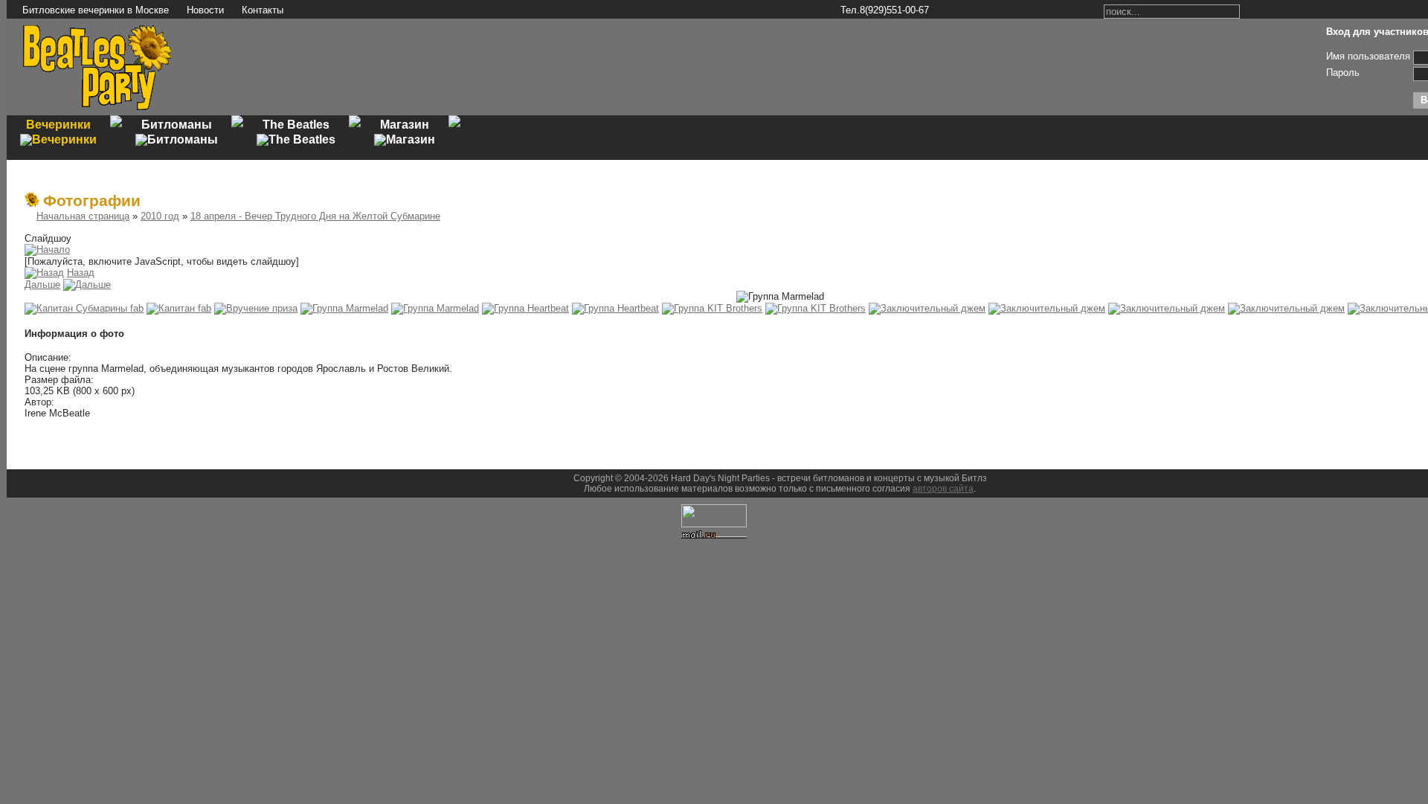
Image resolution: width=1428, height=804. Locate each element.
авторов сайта (943, 488)
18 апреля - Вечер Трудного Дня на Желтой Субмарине (315, 216)
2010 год (160, 216)
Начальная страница (82, 216)
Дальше (42, 284)
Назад (80, 272)
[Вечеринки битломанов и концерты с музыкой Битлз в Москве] (97, 108)
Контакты (262, 10)
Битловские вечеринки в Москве (95, 10)
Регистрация (1354, 100)
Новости (205, 10)
